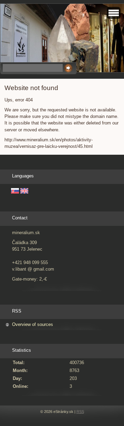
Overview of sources (32, 324)
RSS (80, 411)
